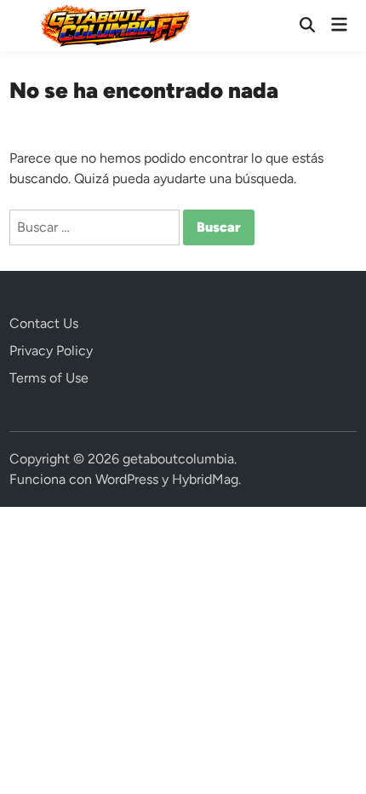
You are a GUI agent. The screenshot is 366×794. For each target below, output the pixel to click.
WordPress (126, 479)
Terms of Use (49, 378)
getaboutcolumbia (178, 459)
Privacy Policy (51, 350)
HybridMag (205, 479)
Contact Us (43, 323)
